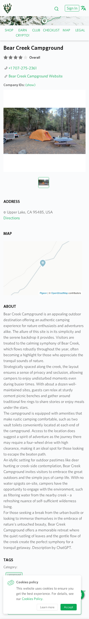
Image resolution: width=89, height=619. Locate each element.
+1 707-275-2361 (22, 68)
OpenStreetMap (59, 293)
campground (14, 574)
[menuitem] (71, 8)
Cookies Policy (32, 599)
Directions (11, 217)
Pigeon (43, 293)
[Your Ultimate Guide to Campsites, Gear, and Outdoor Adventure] (9, 8)
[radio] (5, 57)
